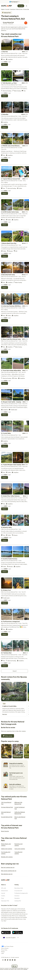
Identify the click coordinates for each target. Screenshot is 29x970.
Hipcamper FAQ (5, 900)
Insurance (16, 895)
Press (2, 898)
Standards (16, 898)
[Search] (25, 22)
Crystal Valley (12, 706)
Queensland (12, 9)
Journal (3, 893)
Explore (2, 9)
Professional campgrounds (21, 893)
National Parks (19, 9)
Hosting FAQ (17, 900)
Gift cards (3, 888)
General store (4, 890)
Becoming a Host (18, 888)
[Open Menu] (26, 6)
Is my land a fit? (18, 890)
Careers (3, 895)
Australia (7, 9)
